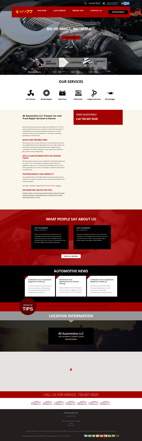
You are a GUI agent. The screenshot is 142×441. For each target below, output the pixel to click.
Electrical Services (48, 193)
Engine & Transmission (29, 195)
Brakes (31, 193)
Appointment (118, 12)
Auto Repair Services (71, 416)
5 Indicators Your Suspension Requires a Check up (39, 281)
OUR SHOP (42, 11)
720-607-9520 (94, 3)
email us (58, 185)
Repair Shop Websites (39, 436)
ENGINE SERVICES (71, 37)
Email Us (71, 423)
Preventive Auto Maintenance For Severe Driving (69, 282)
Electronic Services (59, 193)
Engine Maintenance (41, 195)
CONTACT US (96, 11)
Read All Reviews (71, 256)
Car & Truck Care (38, 193)
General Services (52, 195)
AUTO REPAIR (59, 11)
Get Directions (71, 339)
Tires (38, 197)
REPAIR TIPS (78, 11)
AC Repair (25, 193)
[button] (71, 369)
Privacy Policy (67, 436)
